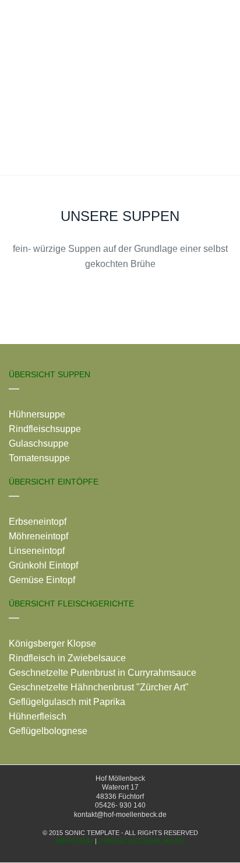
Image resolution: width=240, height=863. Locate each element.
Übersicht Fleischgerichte (71, 603)
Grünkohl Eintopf (43, 565)
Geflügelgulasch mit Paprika (67, 702)
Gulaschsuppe (39, 443)
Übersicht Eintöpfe (53, 481)
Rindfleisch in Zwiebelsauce (67, 658)
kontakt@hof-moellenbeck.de (120, 815)
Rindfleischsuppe (45, 429)
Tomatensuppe (39, 458)
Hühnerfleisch (37, 716)
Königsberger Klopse (52, 643)
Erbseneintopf (37, 522)
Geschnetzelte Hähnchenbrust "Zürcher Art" (99, 687)
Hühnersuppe (37, 414)
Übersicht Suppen (49, 374)
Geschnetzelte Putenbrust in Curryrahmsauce (102, 673)
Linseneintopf (37, 551)
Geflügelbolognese (48, 731)
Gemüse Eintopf (42, 580)
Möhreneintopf (38, 536)
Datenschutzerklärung (141, 840)
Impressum (74, 840)
